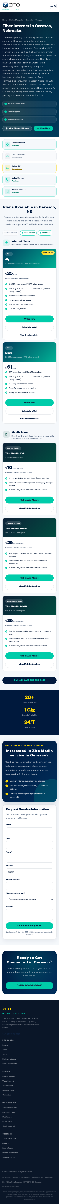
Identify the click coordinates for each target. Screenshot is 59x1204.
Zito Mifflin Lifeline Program (12, 1182)
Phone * (9, 852)
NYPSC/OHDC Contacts (32, 1182)
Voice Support (7, 1086)
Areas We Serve (8, 1157)
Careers (5, 1143)
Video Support (8, 1081)
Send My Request (29, 926)
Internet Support (8, 1076)
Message (9, 906)
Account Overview (9, 1108)
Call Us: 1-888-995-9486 (29, 985)
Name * (9, 825)
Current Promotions (10, 1153)
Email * (8, 838)
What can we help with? (15, 893)
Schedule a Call (29, 327)
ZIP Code (9, 866)
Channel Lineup (8, 1090)
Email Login (6, 1121)
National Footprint (16, 20)
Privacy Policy (25, 1177)
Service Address (13, 880)
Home (4, 20)
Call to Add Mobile (29, 500)
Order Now (29, 319)
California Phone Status (10, 1187)
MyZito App (7, 1117)
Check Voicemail (8, 1126)
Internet (5, 1045)
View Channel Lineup (19, 128)
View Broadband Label (29, 335)
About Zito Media (9, 1139)
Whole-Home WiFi (9, 1064)
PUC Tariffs (49, 1177)
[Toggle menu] (53, 6)
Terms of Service (37, 1177)
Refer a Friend (7, 1148)
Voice (4, 1054)
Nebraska (29, 20)
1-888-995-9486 (12, 1034)
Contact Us (6, 1095)
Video (4, 1050)
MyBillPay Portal (8, 1112)
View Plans (45, 128)
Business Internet (9, 1059)
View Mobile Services (29, 509)
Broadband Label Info (10, 1177)
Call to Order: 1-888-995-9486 (29, 680)
